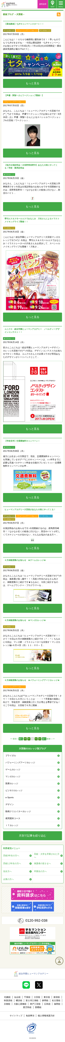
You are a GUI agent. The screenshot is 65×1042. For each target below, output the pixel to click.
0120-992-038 (36, 920)
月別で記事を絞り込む (32, 835)
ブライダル (10, 755)
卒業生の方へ (40, 871)
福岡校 (57, 1004)
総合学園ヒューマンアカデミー (33, 973)
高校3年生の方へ (11, 855)
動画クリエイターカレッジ (18, 811)
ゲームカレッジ (12, 769)
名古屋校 (56, 1000)
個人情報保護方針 (46, 1015)
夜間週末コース (12, 818)
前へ (21, 739)
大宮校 (37, 997)
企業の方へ (8, 879)
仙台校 (17, 997)
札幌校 (7, 997)
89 (25, 739)
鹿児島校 (27, 1007)
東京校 (47, 997)
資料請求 (42, 4)
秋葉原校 (8, 1000)
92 (36, 739)
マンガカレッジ (12, 776)
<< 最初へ (14, 739)
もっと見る (32, 83)
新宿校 (57, 997)
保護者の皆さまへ (42, 863)
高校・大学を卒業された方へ (46, 855)
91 (32, 739)
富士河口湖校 (32, 1000)
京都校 (7, 1004)
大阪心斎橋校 (20, 1004)
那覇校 (38, 1007)
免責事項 (30, 1015)
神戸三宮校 (35, 1004)
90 (29, 739)
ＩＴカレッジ (11, 825)
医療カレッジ (11, 783)
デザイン (9, 804)
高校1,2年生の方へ (12, 863)
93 (40, 739)
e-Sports (9, 797)
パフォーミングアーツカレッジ (20, 762)
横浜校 (19, 1000)
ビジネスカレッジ (13, 790)
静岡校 (45, 1000)
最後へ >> (51, 739)
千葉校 (27, 997)
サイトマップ (16, 1015)
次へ (44, 739)
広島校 (47, 1004)
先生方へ (7, 871)
